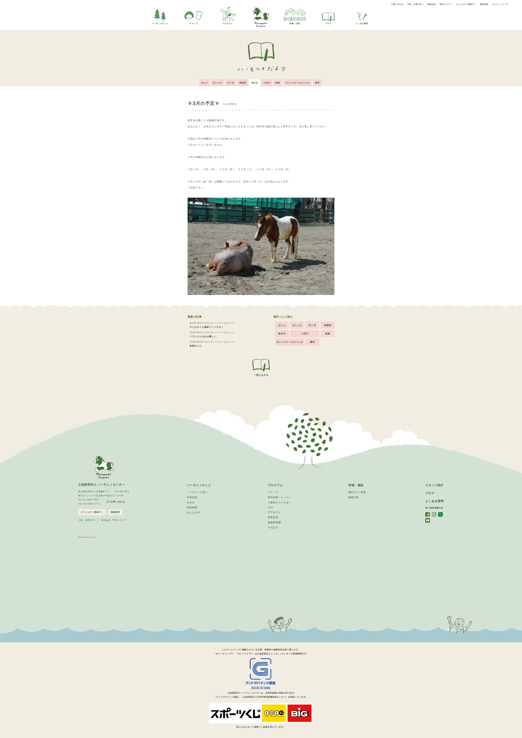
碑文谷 (254, 82)
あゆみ (191, 502)
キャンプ (194, 23)
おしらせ (217, 82)
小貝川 (266, 82)
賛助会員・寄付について (113, 520)
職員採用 (484, 4)
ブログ (328, 23)
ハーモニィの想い (197, 492)
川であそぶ (274, 512)
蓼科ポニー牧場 (357, 492)
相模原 (242, 82)
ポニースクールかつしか (297, 82)
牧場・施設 (356, 485)
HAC (271, 507)
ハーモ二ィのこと (160, 23)
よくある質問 (362, 23)
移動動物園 (274, 522)
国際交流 (273, 517)
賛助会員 (432, 4)
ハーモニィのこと (199, 485)
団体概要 (192, 507)
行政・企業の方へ (415, 4)
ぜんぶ (204, 82)
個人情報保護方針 (434, 507)
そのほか (273, 527)
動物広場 (353, 497)
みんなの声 (193, 512)
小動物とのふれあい (280, 502)
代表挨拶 (192, 497)
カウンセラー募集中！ (466, 4)
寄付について (446, 4)
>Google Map (121, 491)
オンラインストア (500, 4)
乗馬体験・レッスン (280, 497)
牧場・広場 (295, 23)
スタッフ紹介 (434, 485)
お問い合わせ (397, 4)
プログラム (227, 23)
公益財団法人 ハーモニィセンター (101, 484)
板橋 (277, 82)
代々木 (230, 82)
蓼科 (317, 82)
